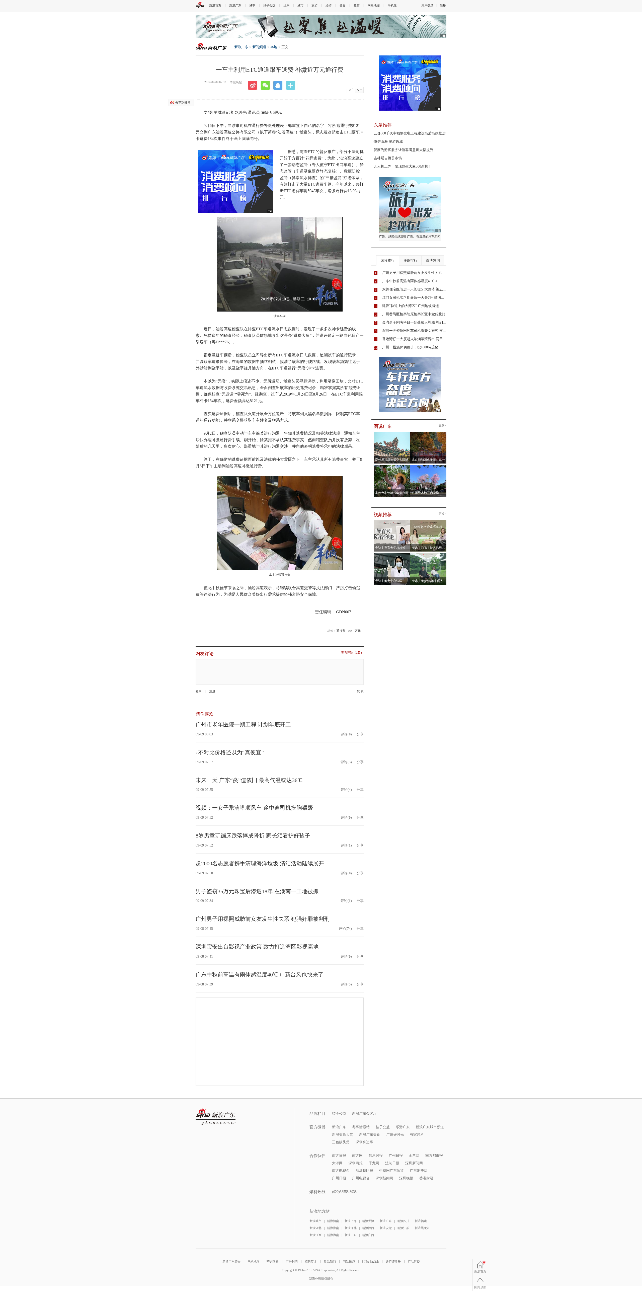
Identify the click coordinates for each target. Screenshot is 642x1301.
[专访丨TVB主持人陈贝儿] (428, 521)
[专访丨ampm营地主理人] (428, 555)
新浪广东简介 (231, 1261)
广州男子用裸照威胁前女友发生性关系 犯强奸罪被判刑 (263, 919)
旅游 (314, 5)
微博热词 (433, 260)
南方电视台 (341, 1171)
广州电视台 (361, 1178)
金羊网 (414, 1156)
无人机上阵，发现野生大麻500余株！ (403, 166)
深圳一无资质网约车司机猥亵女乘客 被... (414, 331)
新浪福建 (421, 1221)
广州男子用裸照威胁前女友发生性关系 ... (414, 273)
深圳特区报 (364, 1171)
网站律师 (349, 1261)
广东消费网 (418, 1171)
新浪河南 (333, 1221)
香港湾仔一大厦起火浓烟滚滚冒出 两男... (414, 339)
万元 (358, 631)
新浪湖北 (315, 1228)
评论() (346, 734)
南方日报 (339, 1156)
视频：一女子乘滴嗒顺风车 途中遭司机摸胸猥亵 (254, 808)
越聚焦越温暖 (397, 236)
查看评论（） (352, 652)
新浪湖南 (333, 1228)
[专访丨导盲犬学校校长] (392, 521)
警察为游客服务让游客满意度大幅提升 (403, 150)
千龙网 (374, 1163)
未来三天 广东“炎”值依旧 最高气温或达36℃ (249, 780)
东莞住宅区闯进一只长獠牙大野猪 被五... (414, 289)
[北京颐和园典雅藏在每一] (428, 433)
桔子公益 (269, 5)
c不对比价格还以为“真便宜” (230, 752)
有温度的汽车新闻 (428, 236)
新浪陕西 (368, 1228)
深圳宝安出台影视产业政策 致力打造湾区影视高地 (257, 947)
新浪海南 (333, 1235)
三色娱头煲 (341, 1142)
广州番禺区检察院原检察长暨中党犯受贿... (415, 314)
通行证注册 (393, 1261)
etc (350, 631)
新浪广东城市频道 (430, 1127)
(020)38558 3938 (344, 1192)
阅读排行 (388, 260)
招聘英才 (311, 1261)
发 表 (360, 691)
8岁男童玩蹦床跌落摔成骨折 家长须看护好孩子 (253, 835)
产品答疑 (414, 1261)
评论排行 (410, 260)
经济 (329, 5)
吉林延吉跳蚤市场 (388, 158)
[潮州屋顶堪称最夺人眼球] (392, 433)
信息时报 (376, 1156)
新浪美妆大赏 (342, 1134)
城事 (252, 5)
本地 (273, 47)
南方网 (357, 1156)
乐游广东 (403, 1127)
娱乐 (286, 5)
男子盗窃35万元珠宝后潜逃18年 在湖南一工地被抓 (257, 891)
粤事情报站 (361, 1127)
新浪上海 (351, 1221)
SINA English (370, 1261)
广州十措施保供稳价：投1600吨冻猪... (411, 347)
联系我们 (330, 1261)
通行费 (340, 631)
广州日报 (396, 1156)
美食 (343, 5)
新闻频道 (259, 47)
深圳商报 (356, 1163)
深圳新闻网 (414, 1163)
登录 (199, 691)
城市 (300, 5)
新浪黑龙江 (422, 1228)
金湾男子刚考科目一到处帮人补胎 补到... (414, 322)
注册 (443, 5)
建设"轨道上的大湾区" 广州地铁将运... (412, 306)
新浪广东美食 (369, 1134)
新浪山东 (351, 1235)
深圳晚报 (406, 1178)
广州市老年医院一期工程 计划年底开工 (243, 724)
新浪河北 (351, 1228)
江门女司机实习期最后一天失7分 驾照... (413, 297)
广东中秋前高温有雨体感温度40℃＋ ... (412, 281)
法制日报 (392, 1163)
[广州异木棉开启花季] (428, 467)
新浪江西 (315, 1235)
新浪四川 (403, 1221)
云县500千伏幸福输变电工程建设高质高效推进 (410, 133)
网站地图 (374, 5)
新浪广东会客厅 (364, 1113)
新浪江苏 (403, 1228)
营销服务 (273, 1261)
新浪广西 (368, 1235)
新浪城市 (315, 1221)
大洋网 (337, 1163)
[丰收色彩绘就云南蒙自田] (392, 467)
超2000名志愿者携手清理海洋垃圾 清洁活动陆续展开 (260, 863)
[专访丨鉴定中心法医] (392, 555)
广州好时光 (395, 1134)
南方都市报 (434, 1156)
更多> (442, 425)
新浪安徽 (386, 1228)
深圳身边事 (364, 1142)
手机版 (392, 5)
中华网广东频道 (391, 1171)
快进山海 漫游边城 (388, 141)
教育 (357, 5)
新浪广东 (235, 5)
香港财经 (426, 1178)
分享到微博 (182, 102)
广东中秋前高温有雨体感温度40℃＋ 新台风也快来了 (260, 974)
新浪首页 (215, 5)
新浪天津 (368, 1221)
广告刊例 (292, 1261)
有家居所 (417, 1134)
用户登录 (427, 5)
